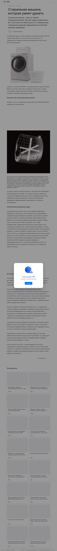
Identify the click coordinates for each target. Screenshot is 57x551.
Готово (28, 283)
